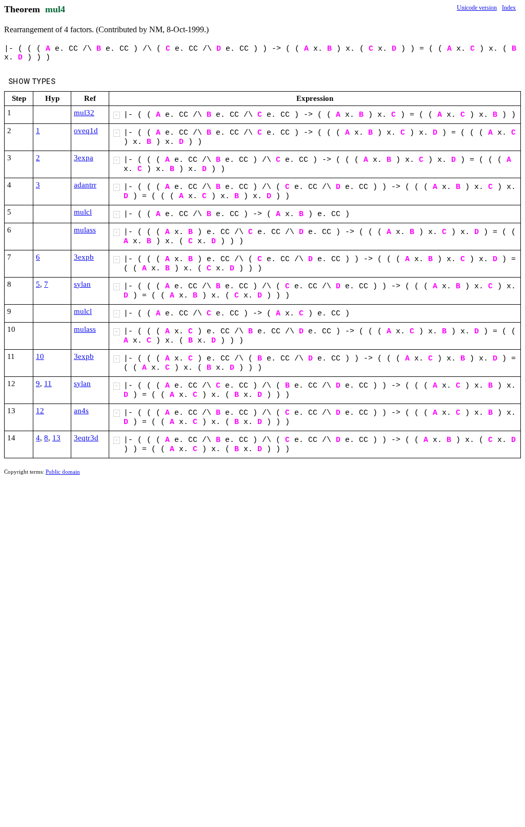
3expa (83, 158)
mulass (85, 230)
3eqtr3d (86, 438)
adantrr (85, 185)
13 (56, 438)
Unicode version (477, 7)
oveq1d (86, 130)
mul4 (55, 9)
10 (40, 356)
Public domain (63, 472)
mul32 (84, 113)
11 (48, 383)
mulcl (83, 212)
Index (509, 7)
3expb (84, 257)
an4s (81, 411)
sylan (82, 284)
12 (40, 411)
